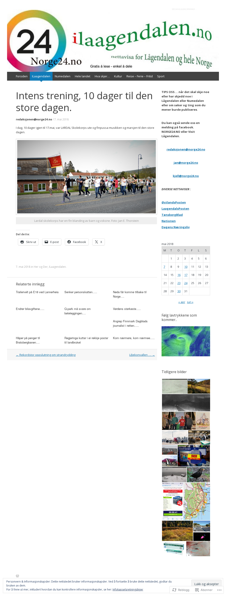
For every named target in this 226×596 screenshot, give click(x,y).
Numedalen (62, 76)
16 (179, 275)
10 (185, 267)
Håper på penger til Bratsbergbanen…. (28, 340)
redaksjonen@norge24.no (34, 119)
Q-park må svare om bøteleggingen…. (77, 311)
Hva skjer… (102, 76)
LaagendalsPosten (175, 209)
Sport (160, 76)
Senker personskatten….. (80, 292)
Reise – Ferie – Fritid (139, 76)
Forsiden (22, 76)
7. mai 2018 (61, 119)
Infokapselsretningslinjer (128, 589)
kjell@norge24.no (186, 176)
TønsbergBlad (172, 215)
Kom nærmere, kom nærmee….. (134, 338)
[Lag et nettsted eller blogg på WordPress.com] (17, 576)
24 (185, 283)
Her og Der (41, 267)
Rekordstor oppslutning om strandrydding (45, 355)
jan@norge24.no (186, 163)
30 (179, 291)
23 (179, 283)
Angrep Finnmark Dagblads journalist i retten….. (130, 323)
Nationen (169, 221)
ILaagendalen (41, 76)
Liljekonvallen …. (142, 355)
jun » (190, 302)
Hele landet (82, 76)
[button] (174, 386)
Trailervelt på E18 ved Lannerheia (37, 292)
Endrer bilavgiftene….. (30, 309)
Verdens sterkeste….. (127, 309)
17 (185, 275)
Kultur (118, 76)
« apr (181, 302)
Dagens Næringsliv (176, 227)
